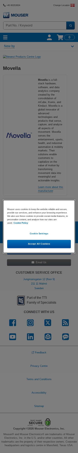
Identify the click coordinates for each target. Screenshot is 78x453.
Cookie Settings (39, 234)
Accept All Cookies (39, 244)
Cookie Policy (21, 223)
